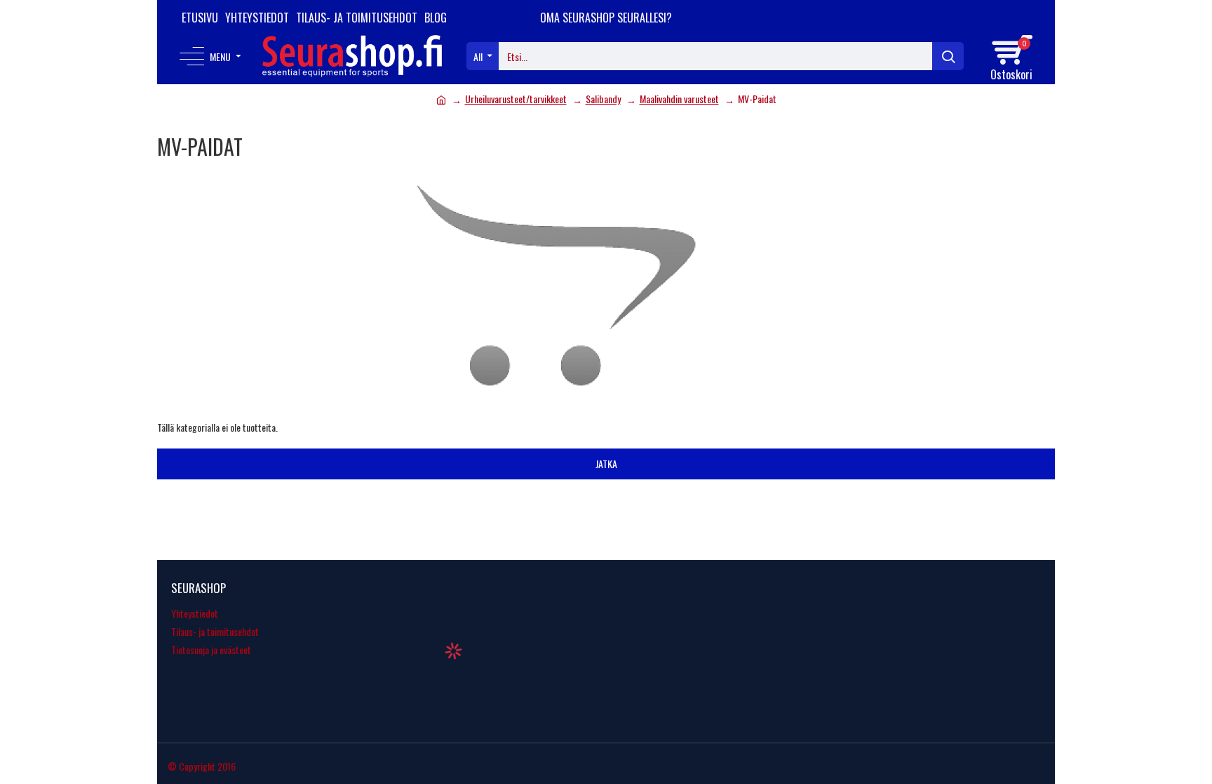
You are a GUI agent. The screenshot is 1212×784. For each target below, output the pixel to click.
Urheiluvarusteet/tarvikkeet (516, 98)
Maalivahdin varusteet (679, 98)
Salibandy (603, 98)
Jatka (606, 463)
